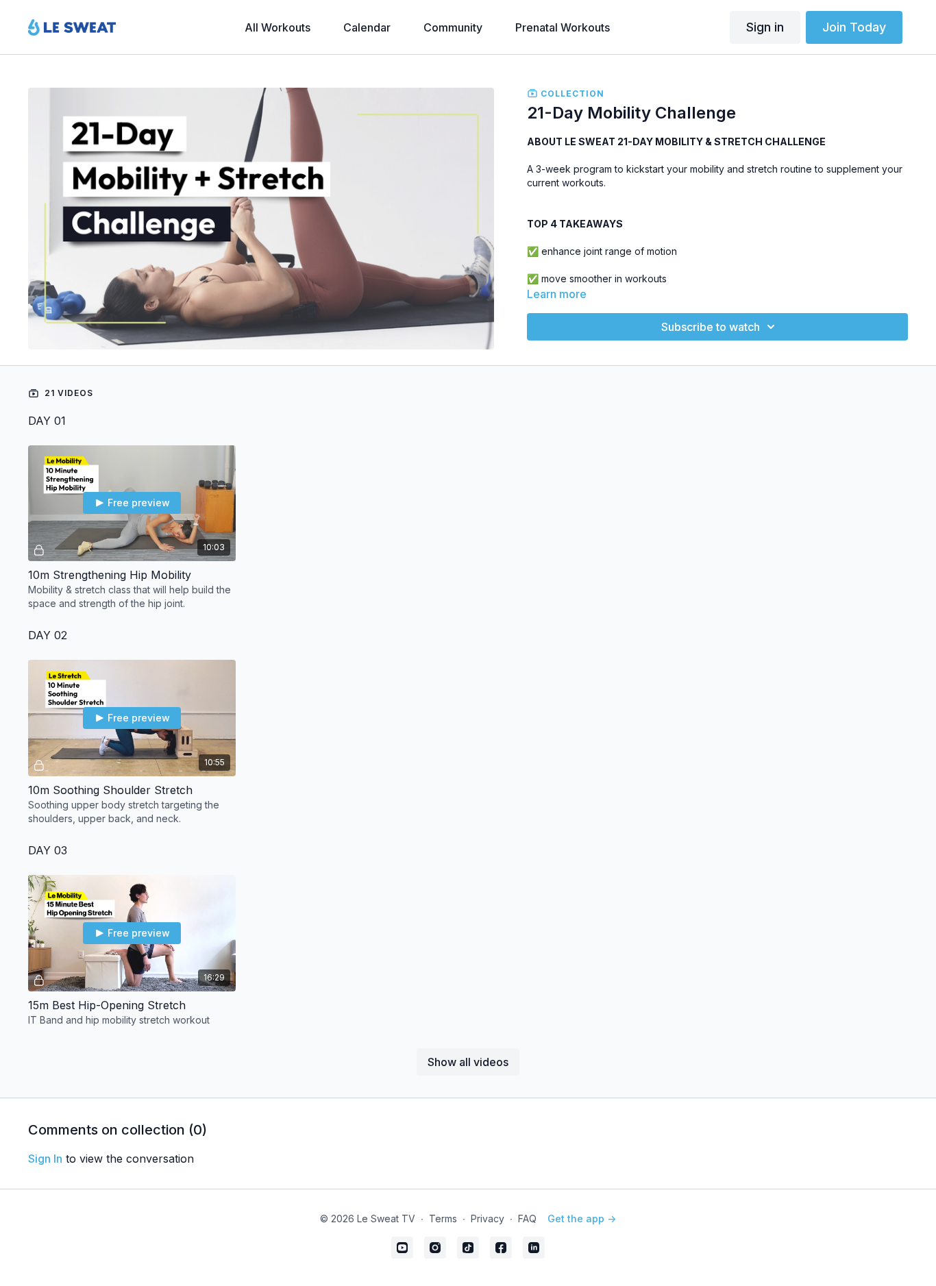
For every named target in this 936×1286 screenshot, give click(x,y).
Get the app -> (581, 1218)
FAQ (527, 1218)
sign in (45, 1158)
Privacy (487, 1218)
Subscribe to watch (710, 327)
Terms (443, 1218)
